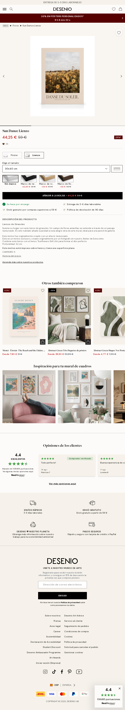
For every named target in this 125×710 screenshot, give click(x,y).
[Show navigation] (4, 9)
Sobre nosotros (53, 615)
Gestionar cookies (73, 652)
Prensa (57, 621)
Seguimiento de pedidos (76, 626)
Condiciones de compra (76, 631)
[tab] (15, 125)
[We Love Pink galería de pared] (28, 396)
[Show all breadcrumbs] (5, 25)
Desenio (71, 701)
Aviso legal (55, 626)
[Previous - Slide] (3, 76)
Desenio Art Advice (74, 615)
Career (57, 631)
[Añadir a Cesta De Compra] (42, 342)
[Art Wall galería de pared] (84, 396)
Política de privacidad (70, 602)
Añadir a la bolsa (62, 195)
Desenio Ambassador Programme (44, 652)
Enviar (62, 595)
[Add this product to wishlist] (119, 32)
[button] (117, 168)
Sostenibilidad (53, 636)
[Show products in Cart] (120, 9)
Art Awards (55, 657)
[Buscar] (11, 9)
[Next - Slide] (121, 76)
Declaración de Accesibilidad (46, 642)
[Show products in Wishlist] (113, 9)
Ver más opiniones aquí (62, 483)
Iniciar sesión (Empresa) (48, 663)
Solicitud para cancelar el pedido (81, 647)
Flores (16, 25)
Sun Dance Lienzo (32, 25)
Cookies (68, 636)
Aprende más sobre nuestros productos (22, 262)
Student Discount (52, 647)
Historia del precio (11, 256)
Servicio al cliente (73, 621)
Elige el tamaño (10, 163)
